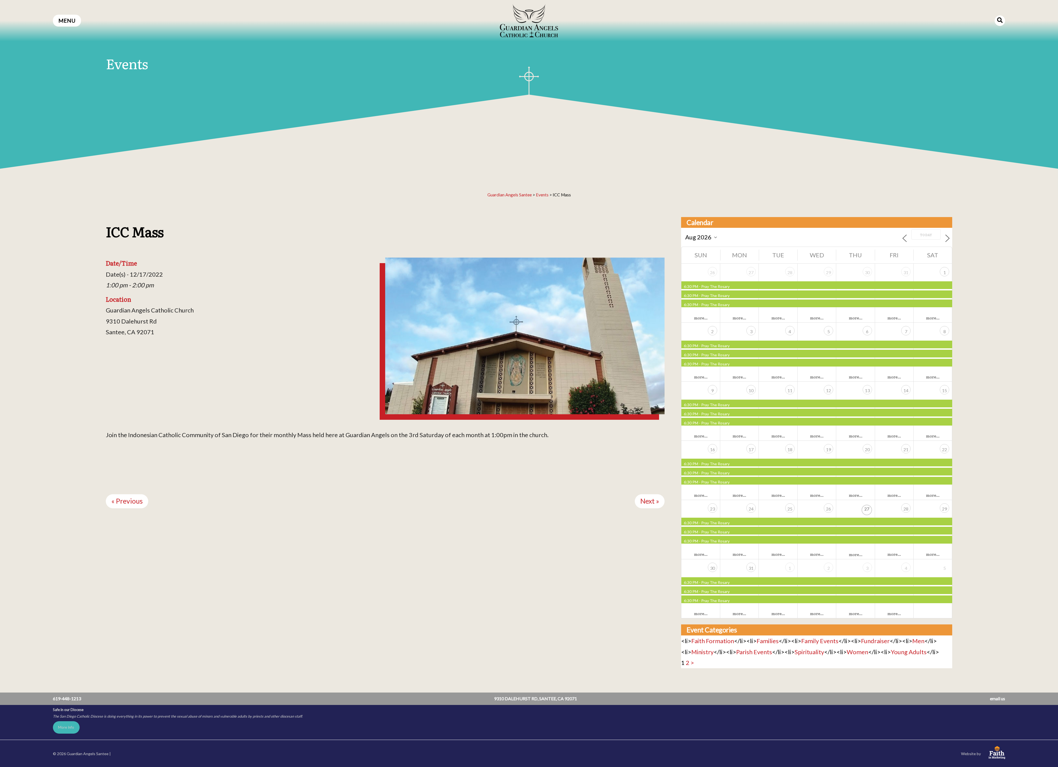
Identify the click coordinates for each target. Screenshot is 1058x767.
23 (712, 508)
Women (857, 652)
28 (789, 272)
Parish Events (754, 652)
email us (997, 698)
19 (828, 449)
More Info (66, 727)
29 (828, 272)
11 (789, 390)
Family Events (819, 641)
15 (944, 390)
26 (712, 272)
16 (712, 449)
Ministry (702, 652)
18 (789, 449)
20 (867, 449)
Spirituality (809, 652)
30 (867, 272)
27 (751, 272)
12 (828, 390)
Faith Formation (712, 641)
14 (905, 390)
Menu (66, 20)
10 (751, 390)
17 (751, 449)
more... (701, 317)
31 (905, 272)
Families (768, 641)
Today (926, 234)
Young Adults (909, 652)
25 (789, 508)
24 (751, 508)
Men (918, 641)
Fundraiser (875, 641)
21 (905, 449)
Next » (649, 501)
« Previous (127, 501)
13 (867, 390)
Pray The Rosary (715, 286)
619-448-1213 (67, 698)
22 (944, 449)
